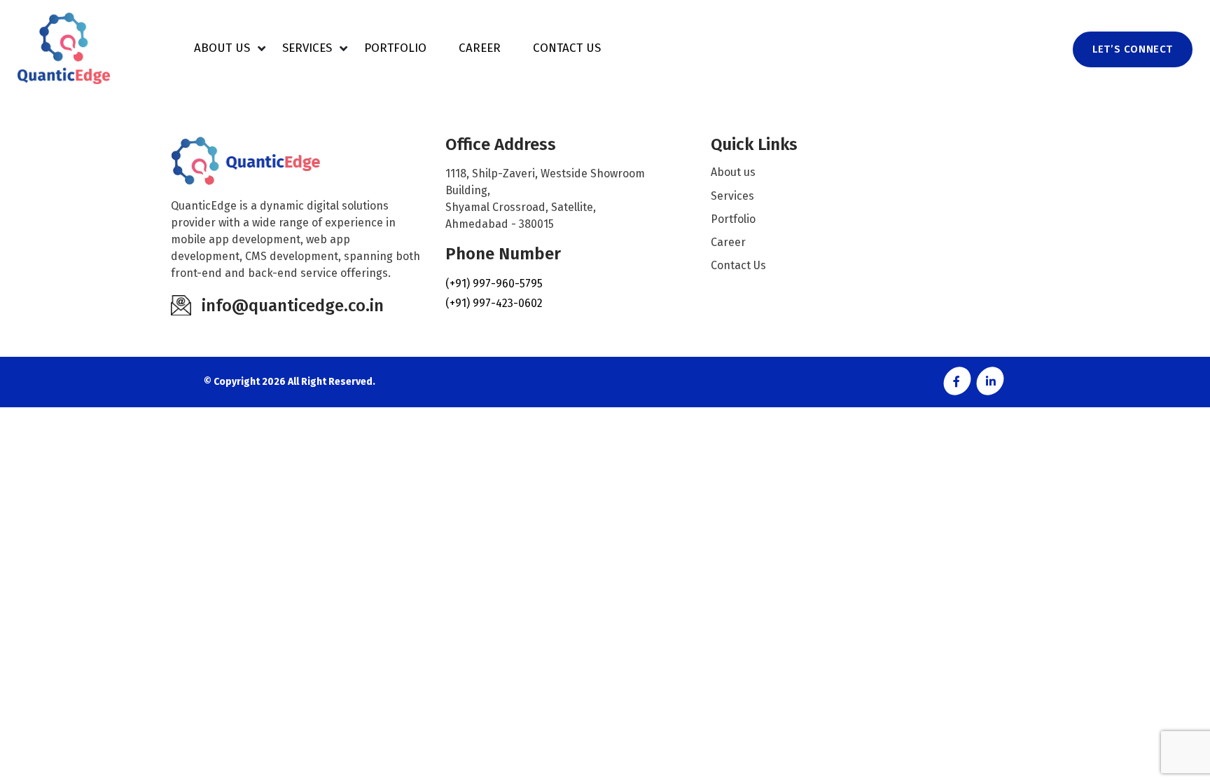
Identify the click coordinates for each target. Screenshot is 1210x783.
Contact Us (567, 48)
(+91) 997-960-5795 (494, 283)
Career (480, 48)
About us (222, 48)
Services (307, 48)
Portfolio (395, 48)
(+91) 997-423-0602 (494, 303)
